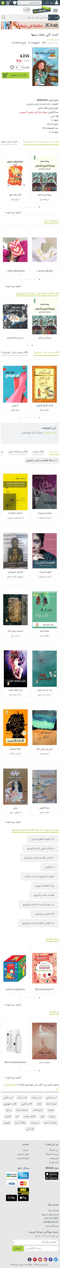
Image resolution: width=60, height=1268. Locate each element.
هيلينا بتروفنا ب (44, 518)
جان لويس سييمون (14, 518)
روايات (52, 1116)
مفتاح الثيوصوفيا (45, 513)
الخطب (51, 1110)
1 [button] (39, 207)
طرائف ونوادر (30, 1116)
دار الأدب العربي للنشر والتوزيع (40, 848)
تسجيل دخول (49, 2)
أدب (57, 1089)
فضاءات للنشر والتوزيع (44, 895)
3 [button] (30, 207)
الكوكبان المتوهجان (15, 572)
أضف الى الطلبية (18, 75)
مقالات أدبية (20, 1123)
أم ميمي (15, 405)
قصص (8, 1116)
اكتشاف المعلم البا (15, 513)
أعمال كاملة (51, 1104)
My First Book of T (44, 989)
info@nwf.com (50, 1222)
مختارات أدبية (50, 1123)
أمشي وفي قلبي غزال (44, 749)
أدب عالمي (8, 1098)
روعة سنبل (51, 40)
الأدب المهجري (10, 1104)
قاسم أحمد (44, 812)
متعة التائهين (44, 808)
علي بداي (14, 636)
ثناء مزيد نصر (14, 695)
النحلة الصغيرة (15, 749)
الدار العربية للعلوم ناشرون (42, 839)
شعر (42, 1116)
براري (15, 808)
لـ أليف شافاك (44, 410)
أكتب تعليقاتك (49, 433)
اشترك (18, 1248)
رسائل (8, 1110)
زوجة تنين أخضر (44, 195)
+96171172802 (51, 1218)
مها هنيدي (44, 754)
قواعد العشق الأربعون (44, 405)
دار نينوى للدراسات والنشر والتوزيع (38, 904)
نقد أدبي (30, 1129)
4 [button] (25, 207)
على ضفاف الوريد (15, 690)
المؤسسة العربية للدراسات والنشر (39, 876)
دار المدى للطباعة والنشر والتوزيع (39, 858)
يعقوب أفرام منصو (14, 577)
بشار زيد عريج (43, 695)
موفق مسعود (14, 812)
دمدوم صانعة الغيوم (15, 338)
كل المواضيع (11, 1085)
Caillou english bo (15, 989)
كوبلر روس (43, 636)
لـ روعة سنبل (44, 199)
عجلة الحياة (44, 631)
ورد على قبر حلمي (44, 690)
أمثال (39, 1104)
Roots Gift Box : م (44, 271)
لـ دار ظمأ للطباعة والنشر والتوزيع (41, 460)
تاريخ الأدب (38, 1110)
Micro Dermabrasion (15, 1062)
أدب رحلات (36, 1098)
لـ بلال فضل (15, 410)
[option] (44, 175)
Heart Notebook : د (15, 271)
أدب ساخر (22, 1098)
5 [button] (21, 207)
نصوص (7, 1123)
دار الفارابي (49, 867)
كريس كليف (14, 754)
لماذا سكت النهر (15, 195)
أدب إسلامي (51, 1098)
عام (17, 1116)
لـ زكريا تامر (15, 199)
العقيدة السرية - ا (44, 572)
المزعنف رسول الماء (15, 631)
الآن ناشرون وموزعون (44, 914)
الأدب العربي (26, 1104)
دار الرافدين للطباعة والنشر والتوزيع (38, 923)
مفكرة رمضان (44, 1062)
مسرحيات (35, 1123)
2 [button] (34, 207)
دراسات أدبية (22, 1110)
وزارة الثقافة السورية (44, 886)
